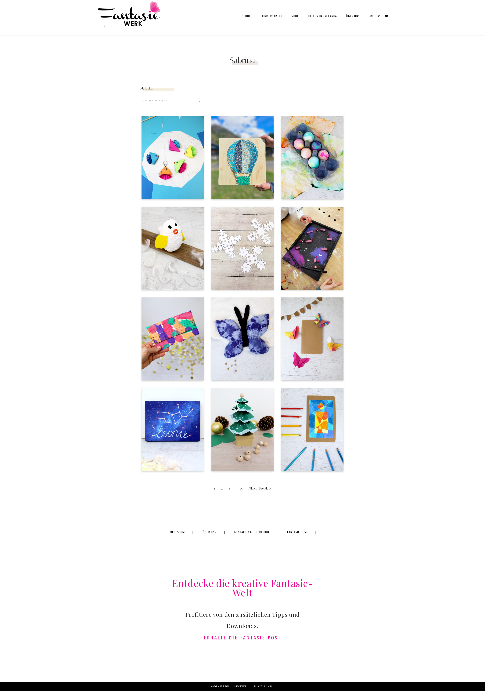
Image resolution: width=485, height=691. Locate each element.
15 (240, 488)
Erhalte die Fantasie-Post (242, 637)
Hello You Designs (262, 686)
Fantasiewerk (129, 17)
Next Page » (259, 488)
